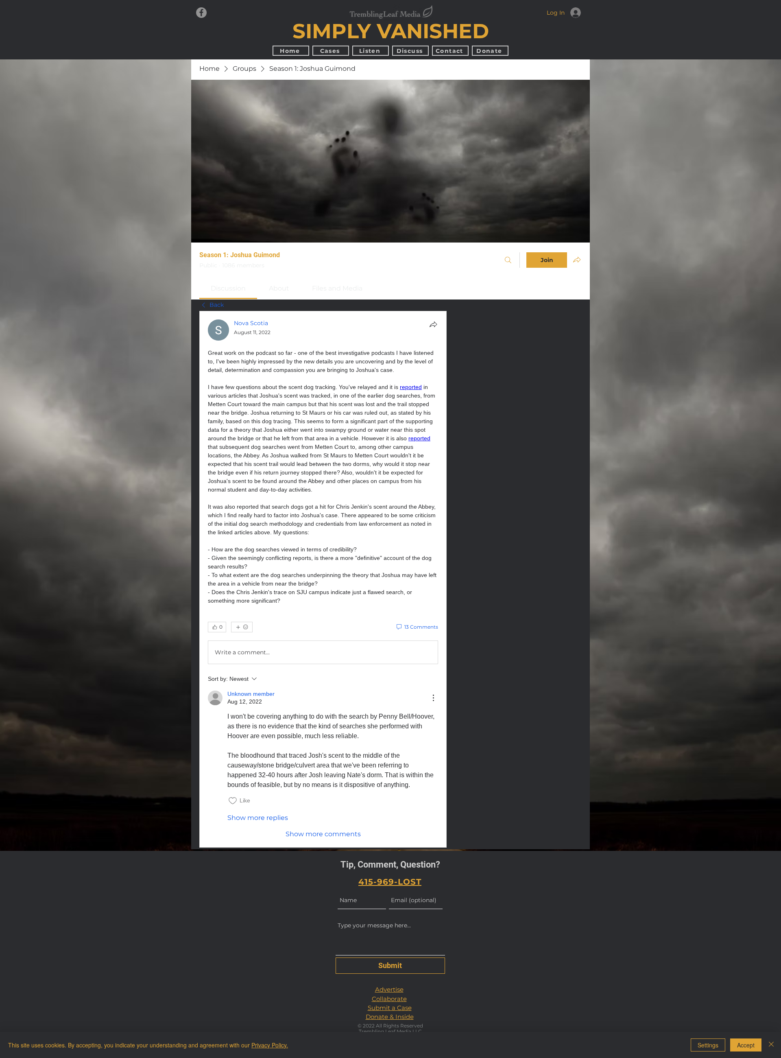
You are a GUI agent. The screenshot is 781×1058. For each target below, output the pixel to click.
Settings (708, 1045)
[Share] (433, 324)
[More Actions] (433, 698)
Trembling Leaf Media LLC (390, 1031)
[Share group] (577, 259)
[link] (228, 288)
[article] (323, 579)
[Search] (508, 260)
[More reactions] (242, 627)
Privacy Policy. (269, 1045)
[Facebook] (201, 12)
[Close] (771, 1044)
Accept (746, 1045)
